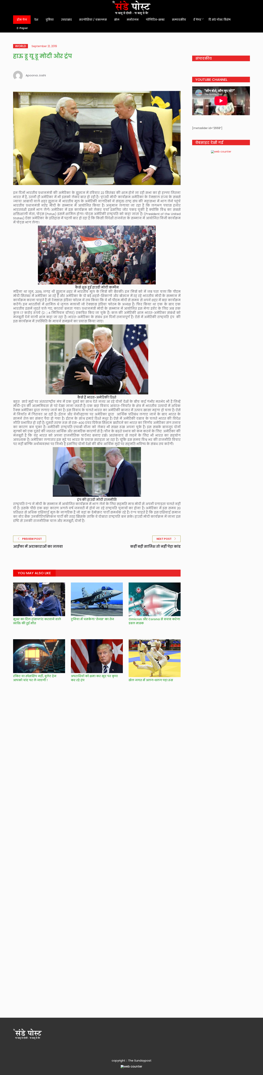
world (20, 46)
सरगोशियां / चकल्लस (93, 20)
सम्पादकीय (179, 20)
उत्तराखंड (66, 20)
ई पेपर (197, 20)
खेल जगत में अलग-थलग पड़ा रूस (151, 680)
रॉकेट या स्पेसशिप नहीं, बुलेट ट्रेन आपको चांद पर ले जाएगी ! (34, 678)
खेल (116, 20)
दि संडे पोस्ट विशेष (220, 20)
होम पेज (22, 20)
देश (36, 20)
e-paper (22, 28)
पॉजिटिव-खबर (155, 20)
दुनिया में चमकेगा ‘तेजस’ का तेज (92, 619)
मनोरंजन (133, 20)
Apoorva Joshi (36, 75)
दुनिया (50, 20)
